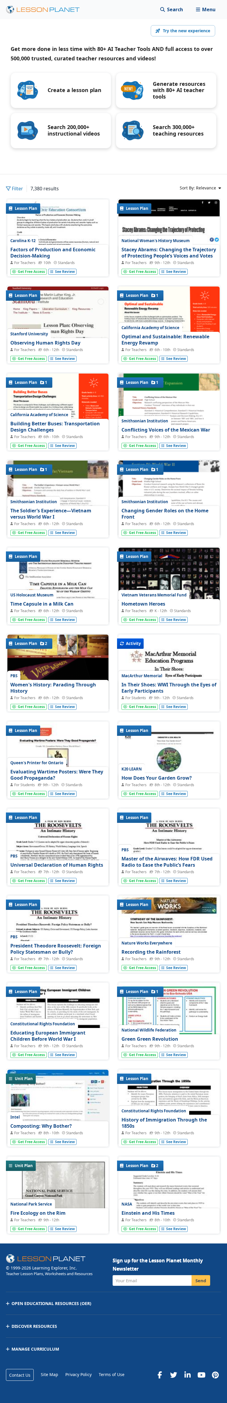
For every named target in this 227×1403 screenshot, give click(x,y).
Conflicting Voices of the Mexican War (165, 430)
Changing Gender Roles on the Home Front (164, 513)
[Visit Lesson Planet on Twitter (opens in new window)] (173, 1375)
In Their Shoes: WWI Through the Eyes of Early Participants (168, 687)
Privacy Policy (78, 1374)
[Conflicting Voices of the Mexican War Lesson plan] (169, 413)
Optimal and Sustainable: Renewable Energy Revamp (165, 339)
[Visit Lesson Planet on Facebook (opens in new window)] (160, 1375)
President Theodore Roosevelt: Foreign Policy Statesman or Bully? (55, 948)
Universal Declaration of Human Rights (56, 865)
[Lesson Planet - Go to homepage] (46, 9)
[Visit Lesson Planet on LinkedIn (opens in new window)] (187, 1375)
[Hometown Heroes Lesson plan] (169, 612)
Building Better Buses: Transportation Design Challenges (55, 426)
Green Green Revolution (149, 1039)
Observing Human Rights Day (45, 343)
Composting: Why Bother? (41, 1126)
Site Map (49, 1374)
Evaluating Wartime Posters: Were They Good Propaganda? (56, 774)
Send (200, 1280)
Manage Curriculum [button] (35, 1349)
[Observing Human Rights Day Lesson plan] (58, 337)
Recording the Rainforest (151, 952)
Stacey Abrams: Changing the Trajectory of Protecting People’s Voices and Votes (168, 252)
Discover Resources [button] (34, 1326)
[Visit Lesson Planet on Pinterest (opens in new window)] (215, 1375)
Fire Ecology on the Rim (38, 1213)
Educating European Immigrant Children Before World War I (47, 1035)
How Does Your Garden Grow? (156, 778)
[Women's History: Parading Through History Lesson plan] (58, 681)
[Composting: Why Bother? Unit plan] (58, 1107)
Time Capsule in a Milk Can (42, 604)
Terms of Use (111, 1374)
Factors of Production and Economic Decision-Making (52, 252)
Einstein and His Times (148, 1213)
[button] (205, 10)
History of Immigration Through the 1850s (164, 1123)
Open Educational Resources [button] (51, 1303)
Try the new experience (186, 30)
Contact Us (19, 1375)
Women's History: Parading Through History (53, 687)
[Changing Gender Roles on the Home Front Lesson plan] (169, 503)
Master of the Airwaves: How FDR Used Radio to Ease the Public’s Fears (167, 861)
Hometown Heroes (143, 604)
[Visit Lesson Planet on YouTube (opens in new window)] (201, 1375)
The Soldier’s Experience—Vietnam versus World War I (50, 513)
